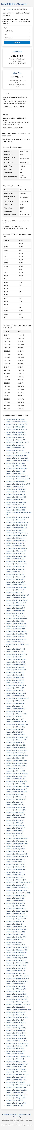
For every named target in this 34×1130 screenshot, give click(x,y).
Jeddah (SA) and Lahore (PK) (15, 608)
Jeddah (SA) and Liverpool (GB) (16, 958)
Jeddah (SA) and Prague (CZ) (15, 690)
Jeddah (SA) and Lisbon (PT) (15, 875)
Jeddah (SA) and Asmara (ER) (15, 440)
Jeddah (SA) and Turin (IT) (14, 833)
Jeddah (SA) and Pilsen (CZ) (15, 688)
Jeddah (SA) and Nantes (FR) (15, 727)
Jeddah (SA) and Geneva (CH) (16, 926)
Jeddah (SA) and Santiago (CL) (16, 1093)
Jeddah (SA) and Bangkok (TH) (16, 631)
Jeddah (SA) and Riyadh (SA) (15, 616)
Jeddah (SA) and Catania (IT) (15, 815)
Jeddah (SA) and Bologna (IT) (15, 812)
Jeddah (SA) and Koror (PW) (15, 1054)
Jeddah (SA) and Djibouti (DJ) (16, 435)
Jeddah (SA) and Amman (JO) (15, 577)
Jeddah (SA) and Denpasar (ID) (16, 551)
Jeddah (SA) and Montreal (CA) (16, 968)
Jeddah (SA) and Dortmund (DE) (16, 750)
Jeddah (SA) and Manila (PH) (15, 610)
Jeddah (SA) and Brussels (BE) (16, 670)
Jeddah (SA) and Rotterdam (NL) (16, 841)
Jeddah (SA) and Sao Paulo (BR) (16, 1090)
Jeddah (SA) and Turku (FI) (14, 711)
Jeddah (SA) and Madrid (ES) (15, 901)
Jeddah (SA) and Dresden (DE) (16, 753)
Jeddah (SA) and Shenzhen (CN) (16, 527)
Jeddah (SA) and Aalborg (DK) (16, 693)
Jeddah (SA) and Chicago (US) (16, 989)
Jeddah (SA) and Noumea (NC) (16, 1038)
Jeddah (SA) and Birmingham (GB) (17, 947)
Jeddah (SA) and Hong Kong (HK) (17, 533)
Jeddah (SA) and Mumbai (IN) (15, 546)
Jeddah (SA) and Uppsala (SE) (16, 919)
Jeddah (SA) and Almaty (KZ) (15, 579)
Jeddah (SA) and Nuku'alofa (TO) (17, 1064)
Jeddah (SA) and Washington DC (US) (18, 1009)
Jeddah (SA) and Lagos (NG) (15, 471)
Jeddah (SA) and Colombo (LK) (16, 623)
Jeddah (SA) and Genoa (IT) (15, 820)
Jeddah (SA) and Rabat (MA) (15, 463)
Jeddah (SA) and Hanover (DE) (16, 766)
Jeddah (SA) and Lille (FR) (14, 716)
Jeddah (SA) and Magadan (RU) (16, 890)
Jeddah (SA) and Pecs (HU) (15, 794)
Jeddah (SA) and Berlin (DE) (15, 742)
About (29, 1114)
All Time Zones (22, 1114)
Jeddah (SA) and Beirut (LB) (15, 590)
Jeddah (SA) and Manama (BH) (16, 507)
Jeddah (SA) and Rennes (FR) (15, 734)
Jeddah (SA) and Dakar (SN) (15, 474)
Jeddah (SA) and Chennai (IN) (15, 538)
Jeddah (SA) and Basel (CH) (15, 921)
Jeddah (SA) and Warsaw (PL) (15, 867)
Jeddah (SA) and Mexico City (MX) (17, 978)
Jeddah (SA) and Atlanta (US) (15, 984)
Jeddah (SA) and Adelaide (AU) (16, 1012)
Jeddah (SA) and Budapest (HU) (16, 789)
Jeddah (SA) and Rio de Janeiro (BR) (18, 1085)
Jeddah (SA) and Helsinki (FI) (15, 703)
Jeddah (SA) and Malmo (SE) (15, 913)
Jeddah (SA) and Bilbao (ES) (15, 898)
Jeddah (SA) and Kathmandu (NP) (17, 600)
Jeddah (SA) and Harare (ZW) (15, 494)
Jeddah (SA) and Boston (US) (15, 986)
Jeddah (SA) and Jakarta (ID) (15, 553)
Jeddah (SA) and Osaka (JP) (15, 572)
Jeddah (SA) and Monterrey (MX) (17, 981)
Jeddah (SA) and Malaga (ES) (15, 903)
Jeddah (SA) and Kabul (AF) (15, 499)
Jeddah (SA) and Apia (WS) (15, 1059)
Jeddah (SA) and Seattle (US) (15, 1007)
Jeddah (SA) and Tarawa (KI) (15, 1030)
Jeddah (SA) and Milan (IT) (14, 823)
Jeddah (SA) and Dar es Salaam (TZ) (18, 484)
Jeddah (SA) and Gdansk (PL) (15, 859)
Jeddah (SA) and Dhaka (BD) (15, 510)
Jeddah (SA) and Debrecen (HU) (16, 792)
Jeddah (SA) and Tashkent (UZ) (16, 639)
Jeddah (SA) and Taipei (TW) (15, 629)
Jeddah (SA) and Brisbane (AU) (16, 1015)
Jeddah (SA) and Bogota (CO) (16, 1098)
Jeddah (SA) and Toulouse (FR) (16, 740)
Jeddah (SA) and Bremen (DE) (16, 745)
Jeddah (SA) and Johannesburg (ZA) (18, 479)
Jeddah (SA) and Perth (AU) (15, 1020)
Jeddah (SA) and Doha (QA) (15, 613)
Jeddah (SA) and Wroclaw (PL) (16, 869)
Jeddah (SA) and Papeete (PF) (16, 1072)
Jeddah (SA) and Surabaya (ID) (16, 556)
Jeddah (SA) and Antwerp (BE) (16, 664)
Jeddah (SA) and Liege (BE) (15, 675)
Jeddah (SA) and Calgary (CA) (16, 965)
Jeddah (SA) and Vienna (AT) (15, 662)
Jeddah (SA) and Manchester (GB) (17, 963)
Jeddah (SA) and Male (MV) (15, 592)
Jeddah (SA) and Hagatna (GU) (16, 1028)
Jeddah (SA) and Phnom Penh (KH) (17, 517)
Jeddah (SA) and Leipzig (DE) (15, 768)
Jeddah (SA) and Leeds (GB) (15, 955)
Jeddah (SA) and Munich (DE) (15, 771)
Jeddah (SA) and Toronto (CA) (16, 973)
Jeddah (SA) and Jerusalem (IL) (16, 564)
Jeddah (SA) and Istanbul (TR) (16, 937)
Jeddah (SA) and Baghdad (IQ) (16, 561)
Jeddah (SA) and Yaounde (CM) (16, 429)
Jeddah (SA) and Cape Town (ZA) (17, 476)
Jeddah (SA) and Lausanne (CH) (16, 929)
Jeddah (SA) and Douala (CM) (16, 427)
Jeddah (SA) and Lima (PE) (15, 1105)
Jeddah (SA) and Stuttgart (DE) (16, 776)
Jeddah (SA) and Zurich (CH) (15, 932)
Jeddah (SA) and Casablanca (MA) (17, 461)
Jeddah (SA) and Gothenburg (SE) (17, 911)
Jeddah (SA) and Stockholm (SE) (16, 916)
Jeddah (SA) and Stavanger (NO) (16, 854)
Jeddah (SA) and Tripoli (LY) (15, 450)
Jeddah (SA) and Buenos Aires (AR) (17, 1074)
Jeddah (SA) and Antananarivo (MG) (18, 453)
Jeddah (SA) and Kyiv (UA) (14, 942)
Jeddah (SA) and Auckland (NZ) (16, 1041)
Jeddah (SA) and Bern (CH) (15, 924)
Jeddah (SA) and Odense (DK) (16, 701)
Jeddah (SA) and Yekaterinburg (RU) (18, 893)
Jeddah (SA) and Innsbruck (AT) (16, 654)
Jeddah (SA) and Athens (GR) (15, 779)
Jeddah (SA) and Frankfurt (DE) (16, 760)
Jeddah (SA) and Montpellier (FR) (17, 724)
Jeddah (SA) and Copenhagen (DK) (17, 698)
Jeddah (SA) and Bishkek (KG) (16, 585)
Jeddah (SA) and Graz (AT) (15, 651)
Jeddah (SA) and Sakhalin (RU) (16, 885)
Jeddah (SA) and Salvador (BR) (16, 1087)
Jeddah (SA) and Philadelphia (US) (17, 1002)
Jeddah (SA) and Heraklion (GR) (16, 781)
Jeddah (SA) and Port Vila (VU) (16, 1069)
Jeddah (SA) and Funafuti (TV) (16, 1067)
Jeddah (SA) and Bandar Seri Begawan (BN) (18, 513)
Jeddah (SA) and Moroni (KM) (15, 432)
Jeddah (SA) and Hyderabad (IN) (16, 540)
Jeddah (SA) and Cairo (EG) (15, 437)
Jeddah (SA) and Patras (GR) (15, 784)
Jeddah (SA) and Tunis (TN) (15, 486)
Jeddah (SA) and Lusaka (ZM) (15, 492)
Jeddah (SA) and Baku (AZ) (15, 505)
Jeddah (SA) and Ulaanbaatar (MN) (17, 595)
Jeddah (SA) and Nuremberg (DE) (17, 773)
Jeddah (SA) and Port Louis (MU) (17, 458)
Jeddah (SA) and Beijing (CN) (15, 520)
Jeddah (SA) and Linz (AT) (14, 657)
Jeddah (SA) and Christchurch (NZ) (17, 1043)
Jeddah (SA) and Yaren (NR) (15, 1048)
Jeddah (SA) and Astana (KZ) (15, 582)
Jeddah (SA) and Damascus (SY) (16, 626)
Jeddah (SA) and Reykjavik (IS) (16, 799)
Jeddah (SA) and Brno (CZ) (15, 683)
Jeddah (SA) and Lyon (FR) (14, 719)
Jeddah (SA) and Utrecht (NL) (15, 846)
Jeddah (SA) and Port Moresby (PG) (18, 1056)
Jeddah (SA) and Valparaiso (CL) (16, 1095)
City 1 (5, 28)
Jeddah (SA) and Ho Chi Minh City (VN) (17, 645)
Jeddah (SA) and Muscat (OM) (16, 603)
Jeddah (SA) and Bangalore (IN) (16, 535)
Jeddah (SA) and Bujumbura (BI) (16, 424)
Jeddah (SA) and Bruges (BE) (15, 667)
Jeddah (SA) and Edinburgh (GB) (16, 950)
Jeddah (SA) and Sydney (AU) (16, 1022)
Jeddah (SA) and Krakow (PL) (15, 862)
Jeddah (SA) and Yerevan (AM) (16, 502)
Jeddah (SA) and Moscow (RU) (16, 880)
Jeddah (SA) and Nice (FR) (14, 729)
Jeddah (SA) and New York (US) (16, 999)
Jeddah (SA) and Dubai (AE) (15, 636)
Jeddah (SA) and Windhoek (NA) (16, 468)
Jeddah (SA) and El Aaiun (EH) (16, 497)
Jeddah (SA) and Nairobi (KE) (15, 448)
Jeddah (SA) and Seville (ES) (15, 906)
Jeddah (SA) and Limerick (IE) (15, 810)
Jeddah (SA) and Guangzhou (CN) (17, 522)
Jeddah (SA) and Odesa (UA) (15, 945)
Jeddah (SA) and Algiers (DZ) (15, 419)
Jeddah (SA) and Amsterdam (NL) (17, 838)
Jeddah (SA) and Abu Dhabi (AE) (16, 634)
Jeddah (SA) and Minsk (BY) (15, 677)
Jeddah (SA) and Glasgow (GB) (16, 952)
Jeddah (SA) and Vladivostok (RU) (17, 888)
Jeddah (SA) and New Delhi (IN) (16, 548)
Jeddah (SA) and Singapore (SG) (16, 618)
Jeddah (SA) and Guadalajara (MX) (17, 976)
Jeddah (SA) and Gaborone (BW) (16, 422)
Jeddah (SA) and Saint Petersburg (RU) (19, 882)
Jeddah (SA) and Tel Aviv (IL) (15, 566)
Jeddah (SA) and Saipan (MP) (15, 1051)
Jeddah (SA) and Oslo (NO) (15, 851)
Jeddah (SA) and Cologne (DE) (16, 747)
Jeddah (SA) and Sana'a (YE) (15, 649)
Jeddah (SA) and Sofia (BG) (15, 680)
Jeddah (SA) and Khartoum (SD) (16, 481)
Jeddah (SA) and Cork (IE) (14, 802)
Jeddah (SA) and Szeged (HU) (16, 797)
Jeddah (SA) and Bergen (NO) (15, 849)
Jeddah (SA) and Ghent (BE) (15, 672)
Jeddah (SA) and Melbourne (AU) (17, 1017)
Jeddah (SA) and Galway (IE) (15, 807)
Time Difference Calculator (14, 4)
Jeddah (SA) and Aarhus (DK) (15, 696)
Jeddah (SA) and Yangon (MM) (16, 598)
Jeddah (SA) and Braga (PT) (15, 872)
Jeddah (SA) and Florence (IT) (16, 818)
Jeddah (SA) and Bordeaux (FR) (16, 714)
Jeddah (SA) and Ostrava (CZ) (16, 685)
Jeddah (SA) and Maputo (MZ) (16, 466)
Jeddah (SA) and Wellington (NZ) (16, 1046)
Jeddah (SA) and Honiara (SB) (16, 1061)
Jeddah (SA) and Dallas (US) (15, 991)
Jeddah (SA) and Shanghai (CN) (16, 525)
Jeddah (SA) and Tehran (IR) (15, 559)
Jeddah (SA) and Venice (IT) (15, 836)
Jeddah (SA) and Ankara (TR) (15, 934)
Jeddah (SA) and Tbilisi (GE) (15, 530)
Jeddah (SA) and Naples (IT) (15, 825)
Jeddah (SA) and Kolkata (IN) (15, 543)
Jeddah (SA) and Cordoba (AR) (16, 1077)
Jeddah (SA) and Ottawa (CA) (15, 971)
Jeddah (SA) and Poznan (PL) (15, 864)
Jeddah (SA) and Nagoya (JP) (15, 569)
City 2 (5, 34)
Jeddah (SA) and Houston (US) (16, 994)
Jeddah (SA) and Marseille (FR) (16, 722)
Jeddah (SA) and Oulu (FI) (14, 706)
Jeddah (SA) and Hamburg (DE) (16, 763)
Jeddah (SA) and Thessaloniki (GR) (17, 786)
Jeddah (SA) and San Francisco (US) (18, 1004)
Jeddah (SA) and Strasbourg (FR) (17, 737)
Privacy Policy (17, 1117)
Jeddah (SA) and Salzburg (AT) (16, 659)
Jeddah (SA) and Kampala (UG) (16, 489)
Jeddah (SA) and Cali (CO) (14, 1100)
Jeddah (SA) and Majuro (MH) (15, 1033)
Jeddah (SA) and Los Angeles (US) (17, 997)
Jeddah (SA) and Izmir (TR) (15, 939)
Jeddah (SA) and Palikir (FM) (15, 1035)
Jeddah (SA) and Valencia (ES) (16, 908)
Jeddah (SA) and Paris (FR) (15, 732)
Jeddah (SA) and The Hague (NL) (17, 843)
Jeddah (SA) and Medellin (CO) (16, 1103)
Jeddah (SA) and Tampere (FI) (16, 709)
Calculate (17, 42)
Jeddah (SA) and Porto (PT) (15, 877)
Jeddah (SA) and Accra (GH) (15, 445)
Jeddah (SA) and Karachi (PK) (15, 605)
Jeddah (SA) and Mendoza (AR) (16, 1080)
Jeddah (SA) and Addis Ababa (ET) (17, 442)
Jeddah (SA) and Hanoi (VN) (15, 642)
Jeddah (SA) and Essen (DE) (15, 758)
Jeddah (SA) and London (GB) (16, 960)
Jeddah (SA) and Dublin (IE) (15, 805)
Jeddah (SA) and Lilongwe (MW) (16, 455)
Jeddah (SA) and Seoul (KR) (15, 621)
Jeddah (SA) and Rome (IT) (15, 830)
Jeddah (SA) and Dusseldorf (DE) (17, 755)
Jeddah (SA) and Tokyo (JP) (15, 574)
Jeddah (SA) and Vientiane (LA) (16, 587)
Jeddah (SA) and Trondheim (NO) (17, 856)
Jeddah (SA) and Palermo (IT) (15, 828)
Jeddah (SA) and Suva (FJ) (14, 1025)
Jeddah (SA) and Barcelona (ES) (16, 895)
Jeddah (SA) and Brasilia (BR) (15, 1082)
